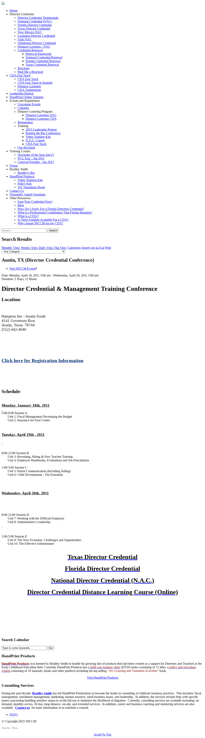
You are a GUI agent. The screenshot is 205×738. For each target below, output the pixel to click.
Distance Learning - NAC (34, 46)
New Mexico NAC (30, 32)
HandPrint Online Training (26, 97)
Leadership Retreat (21, 93)
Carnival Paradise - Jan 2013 (36, 162)
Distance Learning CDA (41, 118)
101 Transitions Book (31, 187)
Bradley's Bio (26, 172)
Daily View (46, 247)
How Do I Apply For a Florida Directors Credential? (51, 209)
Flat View (60, 247)
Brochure (23, 68)
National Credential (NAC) (35, 21)
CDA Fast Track (20, 75)
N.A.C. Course (35, 140)
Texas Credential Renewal (42, 64)
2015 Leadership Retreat (41, 129)
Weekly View (29, 247)
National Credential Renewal (44, 57)
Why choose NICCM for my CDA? (40, 223)
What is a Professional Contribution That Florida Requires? (55, 212)
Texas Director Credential (34, 28)
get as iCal (97, 247)
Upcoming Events (29, 104)
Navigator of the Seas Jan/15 (36, 154)
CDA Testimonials (29, 90)
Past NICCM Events (23, 268)
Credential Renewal (30, 50)
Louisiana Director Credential (36, 35)
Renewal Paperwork (38, 53)
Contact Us (17, 191)
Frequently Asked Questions (27, 194)
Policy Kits (25, 183)
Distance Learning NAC (41, 115)
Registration (25, 122)
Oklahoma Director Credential (37, 43)
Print (108, 247)
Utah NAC (25, 39)
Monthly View (11, 247)
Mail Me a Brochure (30, 72)
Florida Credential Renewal (43, 61)
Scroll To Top (102, 734)
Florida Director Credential (35, 25)
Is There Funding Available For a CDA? (43, 219)
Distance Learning (29, 86)
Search (53, 230)
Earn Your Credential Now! (35, 201)
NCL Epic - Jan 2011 (31, 158)
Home (13, 10)
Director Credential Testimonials (38, 17)
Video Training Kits (38, 136)
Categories (74, 247)
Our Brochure (26, 147)
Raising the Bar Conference (43, 133)
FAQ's (14, 714)
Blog (21, 205)
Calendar (23, 108)
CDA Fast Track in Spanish (35, 82)
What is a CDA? (28, 216)
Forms (14, 165)
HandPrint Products (22, 176)
